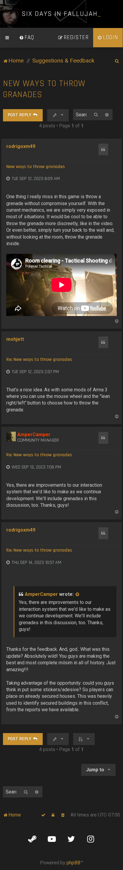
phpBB (73, 863)
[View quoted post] (77, 594)
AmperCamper (33, 434)
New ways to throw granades (44, 89)
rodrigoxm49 (20, 146)
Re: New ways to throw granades (39, 360)
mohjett (15, 339)
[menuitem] (27, 37)
